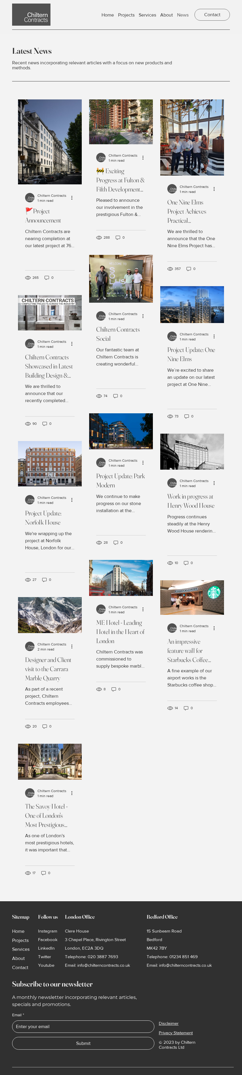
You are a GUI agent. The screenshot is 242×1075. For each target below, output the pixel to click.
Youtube (46, 965)
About (18, 958)
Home (18, 931)
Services (21, 949)
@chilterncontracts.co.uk (107, 965)
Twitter (44, 956)
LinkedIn (46, 948)
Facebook (48, 939)
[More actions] (73, 197)
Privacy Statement (176, 1032)
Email (18, 1014)
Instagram (47, 930)
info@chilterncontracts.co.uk (185, 965)
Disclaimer (169, 1023)
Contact (20, 967)
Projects (20, 940)
